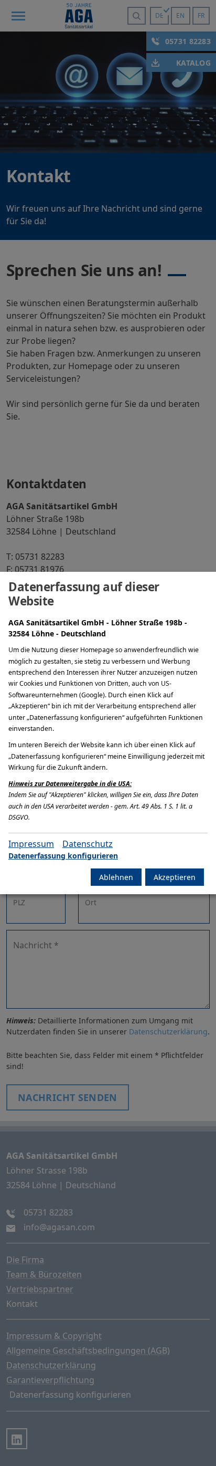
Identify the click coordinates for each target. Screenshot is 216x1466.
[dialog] (108, 733)
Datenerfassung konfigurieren (63, 856)
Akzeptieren (175, 877)
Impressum (31, 844)
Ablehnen (116, 877)
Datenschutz (87, 844)
